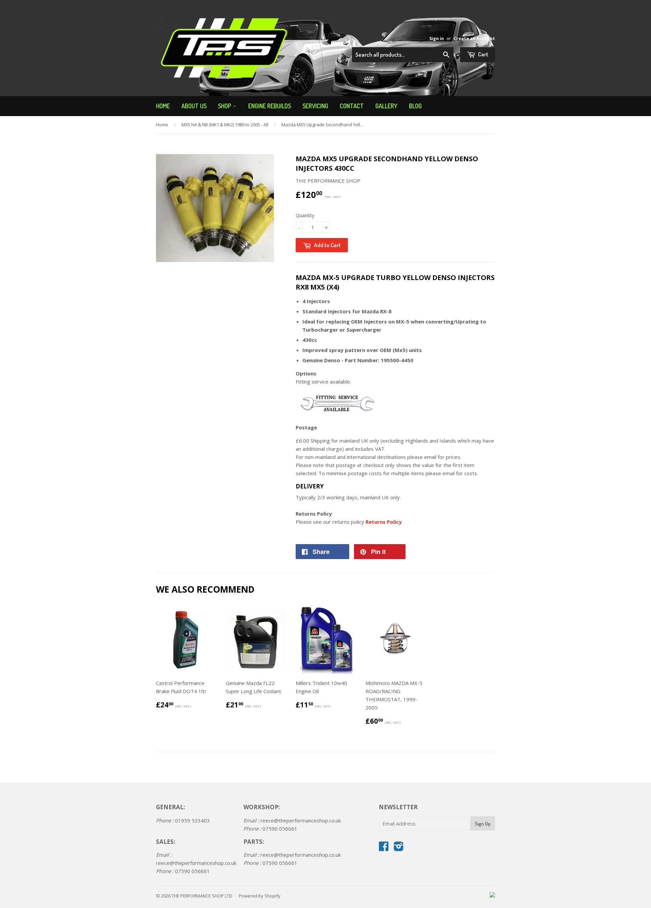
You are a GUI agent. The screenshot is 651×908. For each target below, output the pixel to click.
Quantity (305, 215)
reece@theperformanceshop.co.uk (196, 862)
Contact (352, 106)
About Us (193, 106)
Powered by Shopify (259, 896)
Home (163, 106)
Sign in (436, 38)
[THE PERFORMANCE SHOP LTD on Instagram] (399, 848)
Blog (415, 106)
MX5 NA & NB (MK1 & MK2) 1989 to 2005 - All (224, 125)
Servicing (315, 106)
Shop (225, 106)
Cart (482, 54)
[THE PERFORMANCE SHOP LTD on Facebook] (384, 848)
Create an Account (474, 38)
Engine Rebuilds (269, 106)
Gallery (386, 106)
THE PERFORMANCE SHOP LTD (202, 896)
